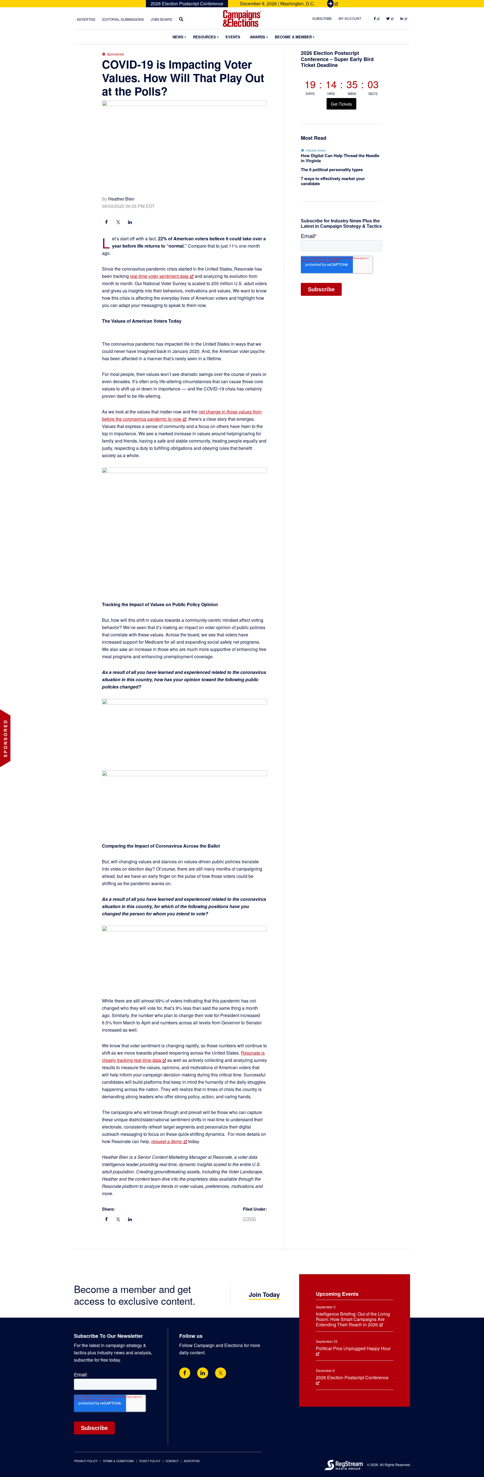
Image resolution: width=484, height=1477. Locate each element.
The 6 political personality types (332, 169)
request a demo (166, 1141)
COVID (249, 1219)
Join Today (264, 1294)
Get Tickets (341, 104)
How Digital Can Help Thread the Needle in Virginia (340, 158)
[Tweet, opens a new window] (118, 222)
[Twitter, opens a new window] (220, 1372)
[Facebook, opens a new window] (106, 222)
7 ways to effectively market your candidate (333, 181)
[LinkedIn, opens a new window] (129, 222)
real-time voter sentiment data (159, 276)
